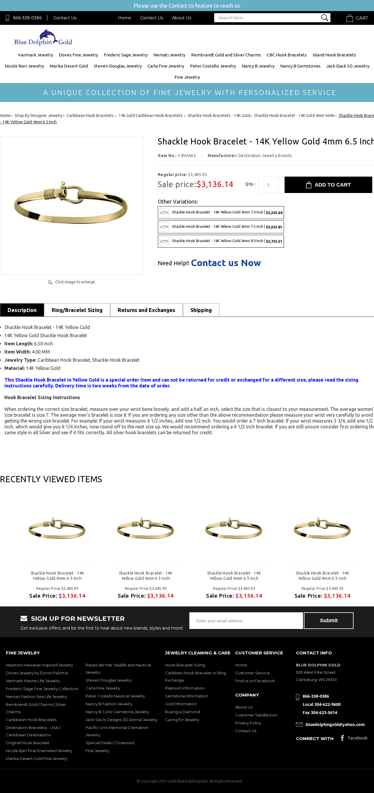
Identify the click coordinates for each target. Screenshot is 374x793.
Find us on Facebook (255, 680)
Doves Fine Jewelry (78, 54)
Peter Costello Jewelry (213, 65)
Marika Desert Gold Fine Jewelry (36, 758)
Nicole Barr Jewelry (24, 65)
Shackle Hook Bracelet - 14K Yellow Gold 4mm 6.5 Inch (57, 576)
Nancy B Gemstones (300, 65)
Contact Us (64, 17)
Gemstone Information (186, 696)
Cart (362, 18)
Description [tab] (22, 310)
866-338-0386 (27, 17)
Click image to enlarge (75, 282)
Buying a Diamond (182, 711)
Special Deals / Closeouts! (110, 742)
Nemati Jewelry (169, 54)
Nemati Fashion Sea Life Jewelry (36, 696)
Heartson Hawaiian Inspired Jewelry (39, 665)
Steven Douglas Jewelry (118, 65)
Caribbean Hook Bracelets (31, 719)
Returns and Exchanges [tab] (146, 310)
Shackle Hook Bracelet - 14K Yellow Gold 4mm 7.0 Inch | (227, 212)
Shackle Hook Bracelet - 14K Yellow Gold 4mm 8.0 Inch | (227, 241)
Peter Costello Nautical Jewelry (115, 696)
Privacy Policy (248, 722)
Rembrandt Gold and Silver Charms (226, 54)
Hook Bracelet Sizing (185, 665)
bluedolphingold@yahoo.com (335, 724)
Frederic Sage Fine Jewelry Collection (42, 688)
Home (124, 17)
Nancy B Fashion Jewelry (109, 703)
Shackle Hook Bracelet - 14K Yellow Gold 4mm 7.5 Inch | (227, 226)
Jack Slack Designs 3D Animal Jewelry (121, 719)
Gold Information (181, 703)
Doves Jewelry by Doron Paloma (37, 672)
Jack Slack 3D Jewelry (347, 65)
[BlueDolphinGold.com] (44, 44)
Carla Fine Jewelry (166, 65)
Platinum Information (185, 688)
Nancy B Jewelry (258, 65)
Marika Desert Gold (69, 65)
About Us (181, 17)
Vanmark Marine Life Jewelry (33, 680)
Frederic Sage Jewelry (126, 54)
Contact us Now (226, 262)
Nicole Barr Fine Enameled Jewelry (39, 750)
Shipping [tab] (201, 310)
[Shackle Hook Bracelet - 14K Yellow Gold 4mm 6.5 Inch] (71, 264)
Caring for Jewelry (182, 719)
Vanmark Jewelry (35, 54)
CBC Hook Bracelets (287, 54)
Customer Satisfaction (256, 715)
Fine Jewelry (187, 77)
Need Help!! (173, 263)
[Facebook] (354, 739)
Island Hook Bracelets (334, 54)
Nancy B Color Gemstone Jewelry (117, 711)
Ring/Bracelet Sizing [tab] (77, 310)
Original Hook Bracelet (27, 742)
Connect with (315, 738)
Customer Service (252, 672)
